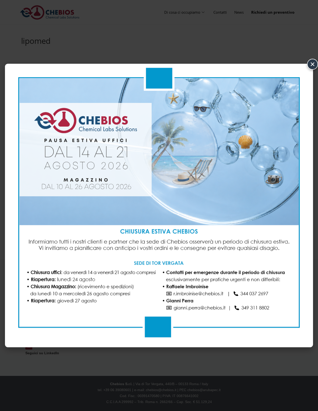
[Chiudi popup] (312, 64)
